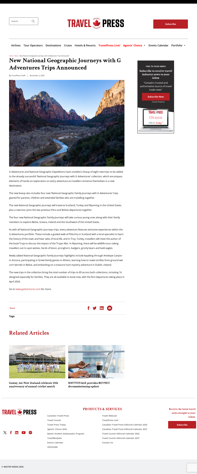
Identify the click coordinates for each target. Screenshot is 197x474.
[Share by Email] (109, 307)
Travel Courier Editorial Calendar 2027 (120, 438)
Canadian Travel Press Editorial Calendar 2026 (124, 424)
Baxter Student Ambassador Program (65, 433)
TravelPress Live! (110, 420)
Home (11, 56)
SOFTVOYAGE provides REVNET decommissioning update (89, 384)
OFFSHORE (52, 447)
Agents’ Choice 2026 (57, 429)
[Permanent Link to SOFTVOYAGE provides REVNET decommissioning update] (96, 361)
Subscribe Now (156, 96)
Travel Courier (54, 420)
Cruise (68, 45)
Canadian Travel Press (58, 415)
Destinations (53, 45)
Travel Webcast (109, 415)
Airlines (16, 45)
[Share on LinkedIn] (102, 307)
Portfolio (176, 45)
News (16, 56)
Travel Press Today (56, 424)
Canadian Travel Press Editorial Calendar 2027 (124, 429)
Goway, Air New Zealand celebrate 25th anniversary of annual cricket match (33, 384)
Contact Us (107, 442)
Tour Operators (33, 45)
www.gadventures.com (28, 289)
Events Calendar (158, 45)
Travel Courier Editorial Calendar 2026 (120, 433)
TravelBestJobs (54, 438)
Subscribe (170, 24)
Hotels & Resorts (85, 45)
